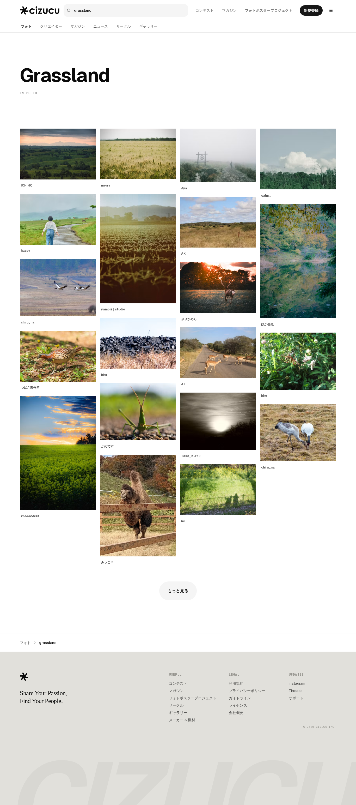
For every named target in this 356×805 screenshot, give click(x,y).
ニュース (100, 26)
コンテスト (204, 10)
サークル (123, 26)
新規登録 (311, 10)
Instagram (297, 683)
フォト (26, 26)
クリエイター (51, 26)
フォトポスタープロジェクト (268, 10)
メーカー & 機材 (182, 720)
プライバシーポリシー (247, 690)
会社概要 (236, 712)
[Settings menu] (331, 10)
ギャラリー (148, 26)
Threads (296, 690)
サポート (296, 698)
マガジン (229, 10)
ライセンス (238, 705)
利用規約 (236, 683)
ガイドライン (240, 698)
